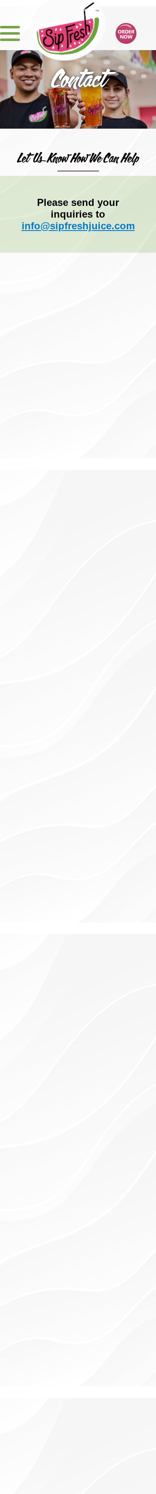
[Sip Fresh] (68, 26)
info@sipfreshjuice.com (78, 225)
